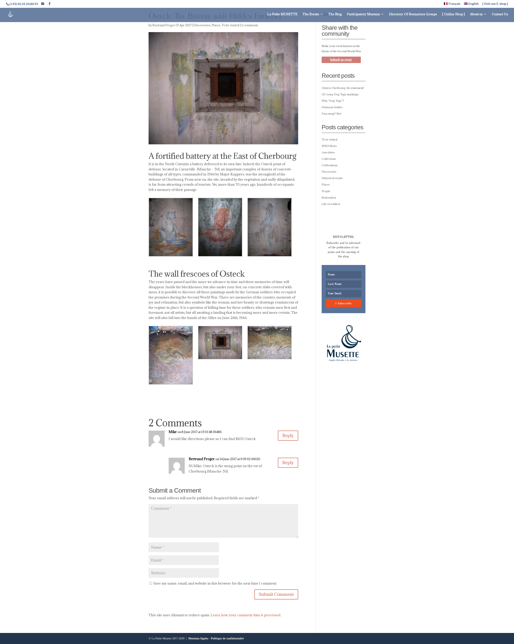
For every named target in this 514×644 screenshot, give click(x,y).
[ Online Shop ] (453, 14)
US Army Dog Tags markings (340, 94)
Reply (288, 435)
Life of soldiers (331, 204)
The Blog (335, 14)
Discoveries (202, 25)
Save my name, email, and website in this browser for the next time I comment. (215, 583)
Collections (329, 159)
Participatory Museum (363, 14)
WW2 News (329, 146)
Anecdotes (328, 152)
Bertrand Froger (163, 25)
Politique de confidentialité (227, 638)
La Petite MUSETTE (282, 14)
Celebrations (330, 165)
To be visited (230, 25)
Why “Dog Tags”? (333, 101)
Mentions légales (198, 638)
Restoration (329, 197)
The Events (311, 14)
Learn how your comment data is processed (245, 615)
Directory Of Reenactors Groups (413, 14)
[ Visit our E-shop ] (495, 3)
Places (216, 25)
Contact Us (500, 14)
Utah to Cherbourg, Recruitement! (343, 88)
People (326, 191)
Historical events (332, 178)
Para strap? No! (331, 113)
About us (476, 14)
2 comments (249, 25)
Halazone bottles (332, 107)
